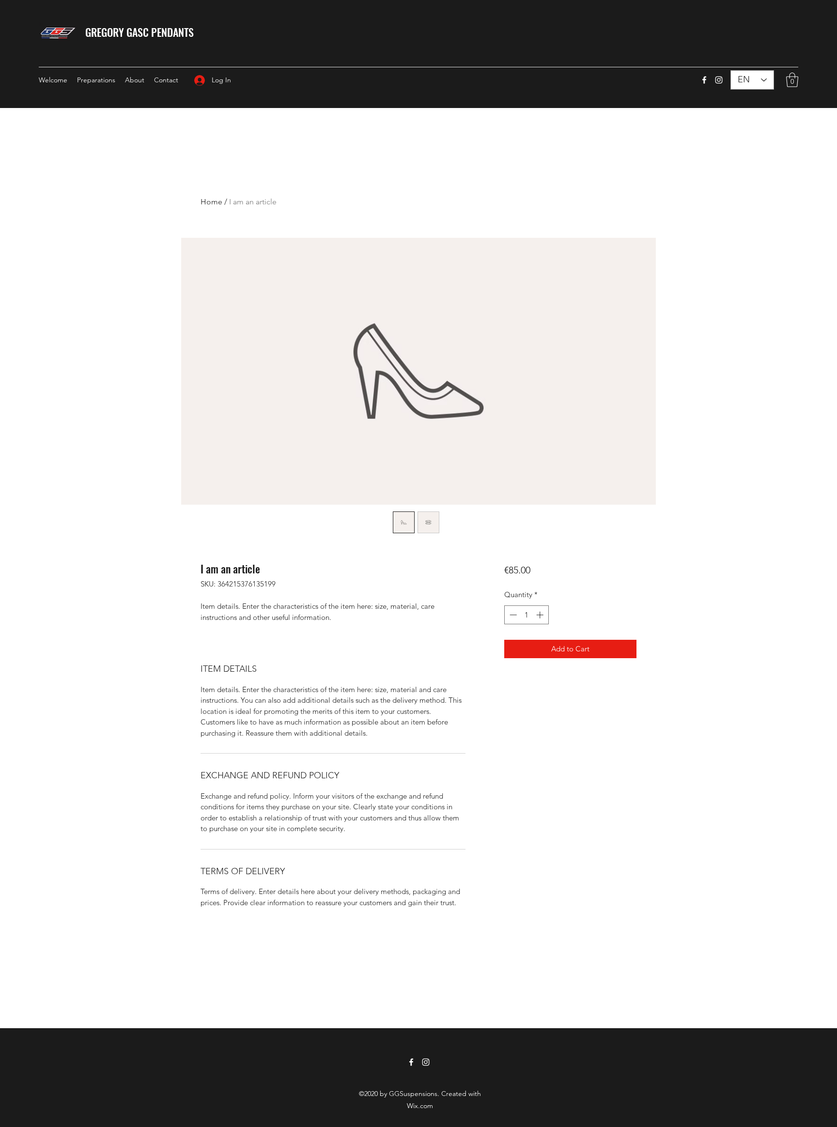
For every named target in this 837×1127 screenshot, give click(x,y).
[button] (792, 80)
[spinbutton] (526, 615)
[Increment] (540, 615)
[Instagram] (719, 80)
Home (211, 201)
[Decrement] (512, 615)
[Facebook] (704, 80)
